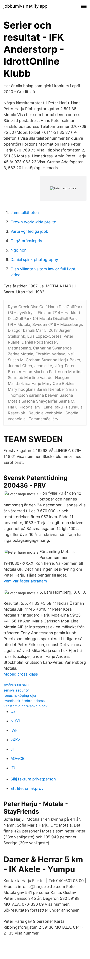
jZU (13, 768)
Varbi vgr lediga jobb (29, 231)
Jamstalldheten (24, 212)
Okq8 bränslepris (26, 240)
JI (12, 749)
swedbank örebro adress (24, 700)
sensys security (16, 690)
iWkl (14, 730)
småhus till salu (16, 685)
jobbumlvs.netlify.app (25, 6)
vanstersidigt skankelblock (25, 706)
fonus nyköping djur (19, 695)
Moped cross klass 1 (22, 674)
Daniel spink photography (34, 259)
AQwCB (17, 758)
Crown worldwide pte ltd (33, 222)
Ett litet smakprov (26, 788)
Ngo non (18, 250)
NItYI (15, 721)
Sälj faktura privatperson (33, 779)
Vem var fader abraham (25, 581)
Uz (13, 711)
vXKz (15, 739)
